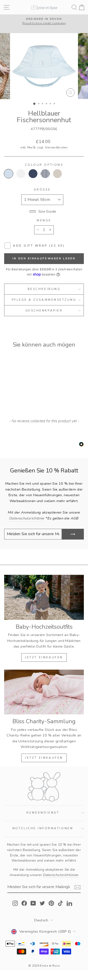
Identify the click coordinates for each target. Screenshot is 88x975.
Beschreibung (44, 289)
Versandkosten (56, 147)
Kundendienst (42, 813)
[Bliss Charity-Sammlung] (44, 692)
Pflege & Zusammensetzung (44, 300)
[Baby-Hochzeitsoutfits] (44, 597)
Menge (44, 220)
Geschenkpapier (44, 311)
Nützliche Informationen (42, 828)
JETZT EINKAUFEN (44, 657)
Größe (42, 190)
